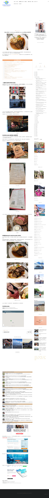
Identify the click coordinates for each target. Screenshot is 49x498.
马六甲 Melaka (36, 156)
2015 (35, 129)
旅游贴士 (44, 357)
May (36, 119)
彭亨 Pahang (35, 158)
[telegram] (4, 330)
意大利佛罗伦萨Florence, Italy (37, 239)
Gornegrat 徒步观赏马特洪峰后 (15, 54)
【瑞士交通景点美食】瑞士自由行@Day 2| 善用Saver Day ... (26, 347)
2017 (35, 127)
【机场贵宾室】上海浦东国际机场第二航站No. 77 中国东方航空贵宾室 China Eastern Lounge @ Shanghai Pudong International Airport (42, 339)
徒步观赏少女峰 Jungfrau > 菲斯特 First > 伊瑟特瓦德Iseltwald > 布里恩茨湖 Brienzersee (16, 70)
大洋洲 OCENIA (29, 1)
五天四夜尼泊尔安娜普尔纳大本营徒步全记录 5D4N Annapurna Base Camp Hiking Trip (42, 330)
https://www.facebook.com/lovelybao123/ (9, 481)
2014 (35, 130)
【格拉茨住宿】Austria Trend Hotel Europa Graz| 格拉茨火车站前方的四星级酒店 (15, 388)
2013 (35, 131)
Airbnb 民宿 (36, 356)
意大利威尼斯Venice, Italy (37, 242)
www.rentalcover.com (9, 436)
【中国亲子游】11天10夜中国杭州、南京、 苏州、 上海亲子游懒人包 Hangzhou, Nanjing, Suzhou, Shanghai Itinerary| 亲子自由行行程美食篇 (42, 349)
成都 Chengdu (36, 198)
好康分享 (41, 357)
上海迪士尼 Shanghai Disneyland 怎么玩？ (10, 405)
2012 (35, 132)
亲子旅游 (39, 357)
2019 (35, 125)
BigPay (5, 465)
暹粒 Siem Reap (36, 180)
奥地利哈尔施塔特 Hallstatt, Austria (38, 216)
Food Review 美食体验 (40, 356)
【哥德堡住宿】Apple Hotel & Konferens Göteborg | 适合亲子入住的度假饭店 (15, 401)
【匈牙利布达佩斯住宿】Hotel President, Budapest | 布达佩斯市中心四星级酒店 (15, 391)
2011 (35, 133)
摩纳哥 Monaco (36, 245)
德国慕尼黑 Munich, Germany (37, 237)
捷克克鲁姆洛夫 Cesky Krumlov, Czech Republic (40, 224)
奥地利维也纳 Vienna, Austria (37, 219)
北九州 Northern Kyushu (37, 284)
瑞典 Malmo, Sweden (36, 252)
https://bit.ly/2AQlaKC (25, 465)
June (36, 118)
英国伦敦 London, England (37, 229)
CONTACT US (35, 1)
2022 (35, 75)
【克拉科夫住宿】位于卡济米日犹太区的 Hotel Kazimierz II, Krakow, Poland (15, 398)
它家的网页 (15, 112)
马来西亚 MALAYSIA (21, 1)
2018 (35, 126)
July (36, 117)
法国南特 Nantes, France (37, 232)
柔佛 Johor (35, 153)
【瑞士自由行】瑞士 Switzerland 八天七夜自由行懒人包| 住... (7, 347)
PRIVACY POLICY (16, 3)
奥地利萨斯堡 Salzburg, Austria (38, 218)
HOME (14, 1)
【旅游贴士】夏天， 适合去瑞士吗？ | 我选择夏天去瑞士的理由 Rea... (17, 347)
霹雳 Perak (35, 161)
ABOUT (17, 1)
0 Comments (30, 330)
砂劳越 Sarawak (36, 164)
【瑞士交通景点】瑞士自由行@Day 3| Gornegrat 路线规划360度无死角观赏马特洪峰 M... (40, 100)
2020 (35, 124)
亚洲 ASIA (26, 1)
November (37, 77)
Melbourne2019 (36, 357)
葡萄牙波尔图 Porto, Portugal (37, 250)
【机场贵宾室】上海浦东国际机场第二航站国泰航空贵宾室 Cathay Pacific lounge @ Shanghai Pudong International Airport (42, 344)
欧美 (32, 1)
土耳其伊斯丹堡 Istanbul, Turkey (38, 253)
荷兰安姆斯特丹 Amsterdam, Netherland (39, 247)
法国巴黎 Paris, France (37, 234)
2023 (35, 74)
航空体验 (45, 358)
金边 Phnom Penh (36, 179)
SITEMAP (20, 3)
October (37, 114)
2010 (35, 134)
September (37, 115)
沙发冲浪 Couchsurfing (37, 358)
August (37, 116)
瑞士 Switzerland (17, 30)
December (37, 76)
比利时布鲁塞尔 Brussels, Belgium (38, 221)
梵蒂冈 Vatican (36, 255)
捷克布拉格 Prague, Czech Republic (38, 226)
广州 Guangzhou (36, 200)
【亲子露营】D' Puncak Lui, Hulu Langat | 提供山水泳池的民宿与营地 (13, 373)
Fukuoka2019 (44, 356)
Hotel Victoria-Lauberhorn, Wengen (9, 69)
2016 (35, 128)
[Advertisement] (5, 19)
